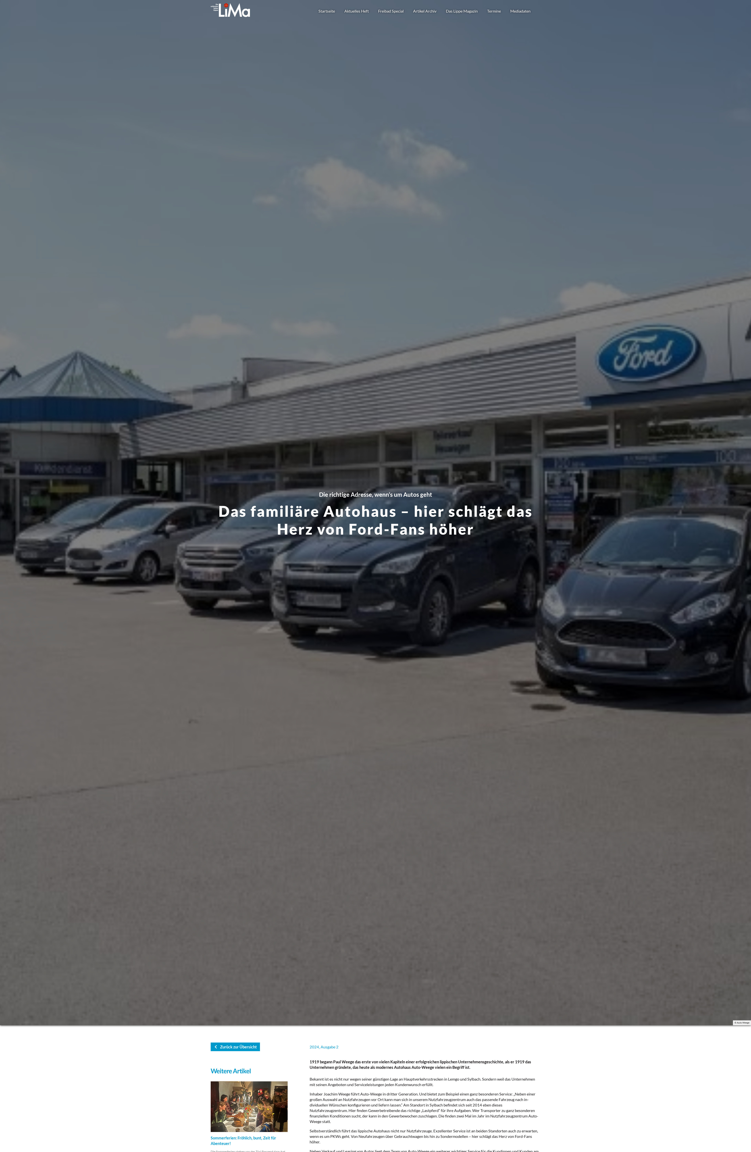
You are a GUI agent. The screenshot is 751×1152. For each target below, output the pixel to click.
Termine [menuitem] (494, 11)
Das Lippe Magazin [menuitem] (462, 11)
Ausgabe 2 (329, 1046)
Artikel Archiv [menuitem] (424, 11)
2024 (314, 1046)
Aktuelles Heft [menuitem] (356, 11)
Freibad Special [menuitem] (391, 11)
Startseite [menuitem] (326, 11)
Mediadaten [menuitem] (520, 11)
